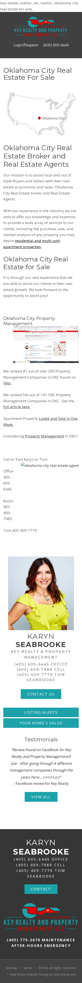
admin (28, 968)
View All (41, 796)
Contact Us (41, 694)
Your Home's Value (41, 723)
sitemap (11, 968)
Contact (41, 889)
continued (51, 777)
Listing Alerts (41, 712)
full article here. (16, 406)
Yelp (7, 383)
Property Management (44, 436)
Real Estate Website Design (29, 974)
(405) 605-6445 (56, 45)
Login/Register (26, 45)
